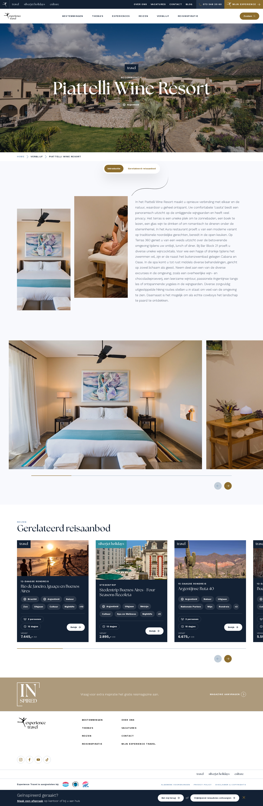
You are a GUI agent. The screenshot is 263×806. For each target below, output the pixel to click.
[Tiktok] (47, 759)
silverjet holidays (34, 4)
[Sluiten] (244, 798)
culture (54, 4)
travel (15, 4)
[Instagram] (21, 759)
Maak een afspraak (30, 801)
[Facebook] (29, 759)
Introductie (114, 168)
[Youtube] (38, 759)
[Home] (4, 4)
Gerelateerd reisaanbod (142, 168)
